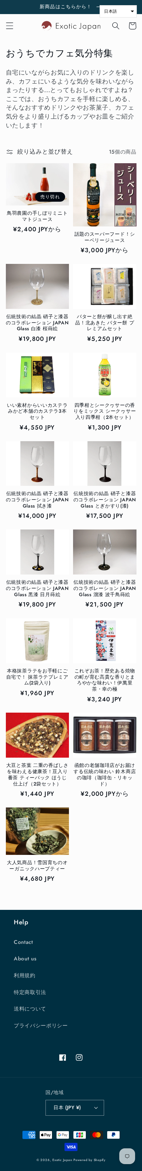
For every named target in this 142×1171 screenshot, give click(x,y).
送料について (30, 1009)
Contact (23, 942)
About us (25, 958)
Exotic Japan (62, 1160)
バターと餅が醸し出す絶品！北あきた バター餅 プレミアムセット (104, 323)
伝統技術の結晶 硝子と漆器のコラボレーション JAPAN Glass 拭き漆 (37, 500)
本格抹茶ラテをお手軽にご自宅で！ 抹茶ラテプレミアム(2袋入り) (37, 677)
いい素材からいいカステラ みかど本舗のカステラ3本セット (37, 411)
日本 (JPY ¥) (67, 1107)
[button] (9, 26)
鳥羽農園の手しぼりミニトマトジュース (37, 216)
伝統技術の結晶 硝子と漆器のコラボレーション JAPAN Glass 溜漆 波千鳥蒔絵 (104, 588)
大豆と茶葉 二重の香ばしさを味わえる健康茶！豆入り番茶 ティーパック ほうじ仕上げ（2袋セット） (37, 774)
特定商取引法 (30, 992)
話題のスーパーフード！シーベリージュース (104, 237)
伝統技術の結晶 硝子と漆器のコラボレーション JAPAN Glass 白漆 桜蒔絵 (37, 323)
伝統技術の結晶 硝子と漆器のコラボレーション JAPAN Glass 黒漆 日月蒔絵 (37, 588)
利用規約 (25, 975)
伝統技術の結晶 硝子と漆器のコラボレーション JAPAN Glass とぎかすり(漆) (104, 500)
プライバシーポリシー (41, 1025)
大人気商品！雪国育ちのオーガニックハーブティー (37, 866)
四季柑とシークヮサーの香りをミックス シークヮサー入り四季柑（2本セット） (104, 411)
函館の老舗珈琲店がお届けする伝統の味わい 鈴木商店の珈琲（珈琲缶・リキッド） (104, 774)
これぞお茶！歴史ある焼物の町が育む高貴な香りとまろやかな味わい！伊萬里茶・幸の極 (104, 680)
